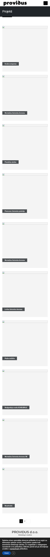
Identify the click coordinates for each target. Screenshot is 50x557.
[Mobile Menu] (45, 3)
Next (28, 521)
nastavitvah (14, 549)
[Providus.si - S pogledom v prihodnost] (15, 3)
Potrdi (6, 553)
